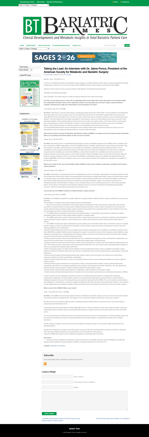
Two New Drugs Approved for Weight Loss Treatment (112, 418)
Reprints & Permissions (55, 2)
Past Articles (61, 346)
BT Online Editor (48, 74)
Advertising (40, 2)
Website (76, 387)
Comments (125, 2)
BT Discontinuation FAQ (61, 45)
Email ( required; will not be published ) (84, 382)
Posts (116, 2)
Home (22, 45)
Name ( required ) (79, 376)
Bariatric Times (74, 428)
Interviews (54, 346)
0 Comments (67, 74)
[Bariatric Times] (74, 40)
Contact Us (76, 45)
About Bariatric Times (27, 2)
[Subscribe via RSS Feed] (45, 363)
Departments (31, 45)
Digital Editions (44, 45)
